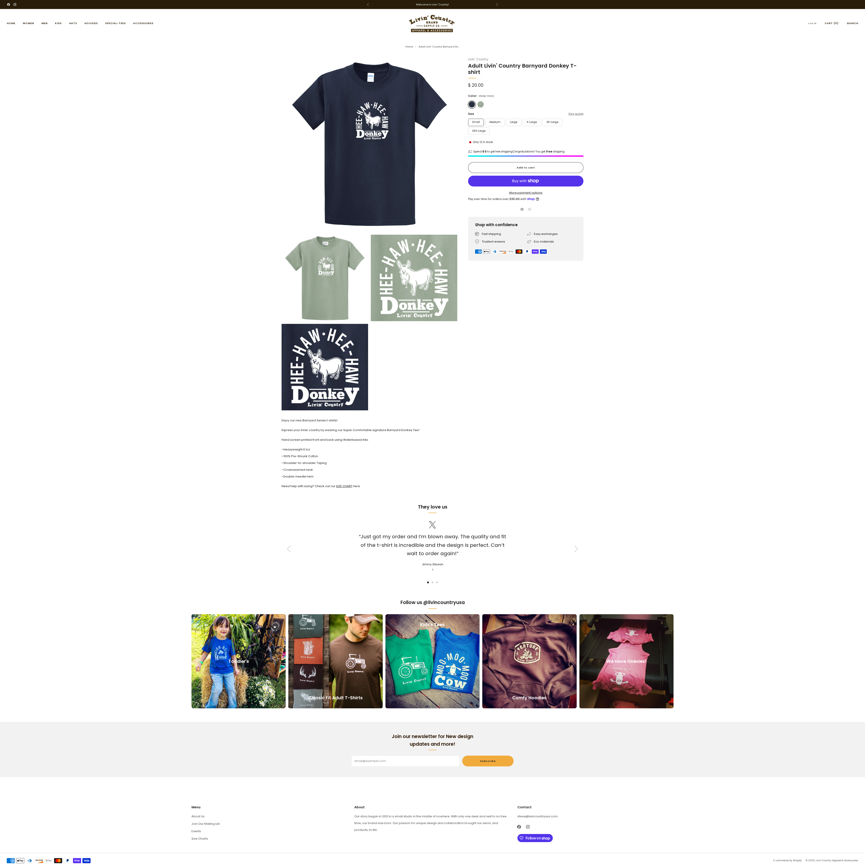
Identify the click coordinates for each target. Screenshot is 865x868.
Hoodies (91, 23)
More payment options (525, 192)
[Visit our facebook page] (8, 4)
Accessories (143, 23)
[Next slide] (576, 549)
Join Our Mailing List (205, 824)
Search (852, 23)
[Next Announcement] (497, 4)
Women (28, 23)
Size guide (575, 114)
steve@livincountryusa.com (537, 816)
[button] (428, 582)
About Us (198, 816)
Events (196, 831)
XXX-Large (478, 130)
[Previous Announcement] (368, 4)
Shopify (797, 860)
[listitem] (432, 4)
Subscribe (488, 761)
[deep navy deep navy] (472, 104)
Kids (58, 23)
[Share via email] (529, 209)
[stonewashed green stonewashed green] (481, 104)
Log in (812, 23)
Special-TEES (115, 23)
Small (476, 122)
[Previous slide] (288, 549)
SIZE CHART (344, 486)
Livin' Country (478, 59)
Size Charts (199, 838)
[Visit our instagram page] (15, 4)
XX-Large (552, 122)
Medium (495, 122)
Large (513, 122)
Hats (73, 23)
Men (44, 23)
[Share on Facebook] (522, 209)
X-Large (532, 122)
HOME (11, 23)
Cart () (832, 23)
